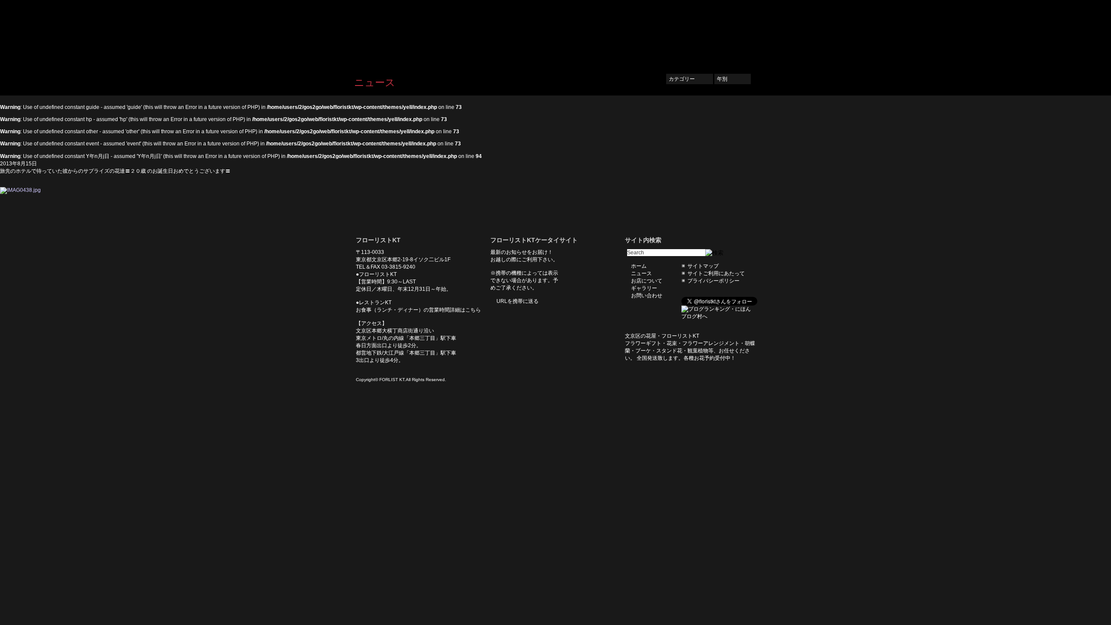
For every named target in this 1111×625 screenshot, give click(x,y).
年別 (732, 79)
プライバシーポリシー (713, 281)
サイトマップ (703, 266)
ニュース (606, 33)
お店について (646, 33)
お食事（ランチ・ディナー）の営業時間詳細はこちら (418, 310)
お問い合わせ (733, 33)
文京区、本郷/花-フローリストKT (399, 33)
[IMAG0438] (20, 190)
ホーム (573, 33)
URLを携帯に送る (517, 301)
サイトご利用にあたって (716, 273)
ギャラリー (690, 33)
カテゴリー (689, 79)
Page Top (395, 207)
